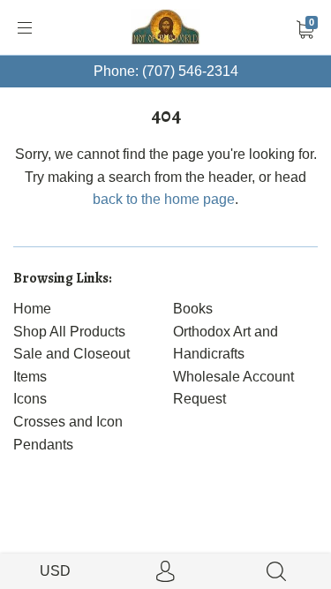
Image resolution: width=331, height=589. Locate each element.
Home (32, 308)
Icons (30, 398)
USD (55, 570)
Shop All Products (69, 331)
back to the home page (164, 199)
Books (193, 308)
